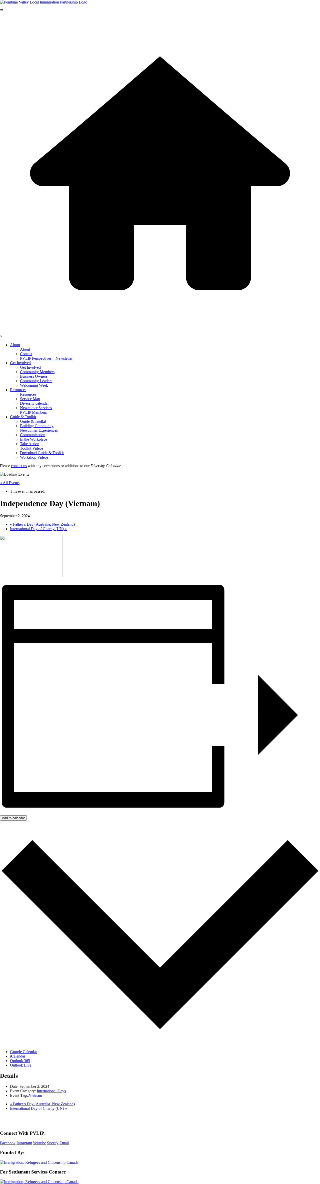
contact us (19, 466)
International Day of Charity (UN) (38, 529)
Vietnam (35, 1095)
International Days (51, 1091)
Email (64, 1143)
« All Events (10, 483)
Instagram (24, 1143)
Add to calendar (13, 818)
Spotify (52, 1143)
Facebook (8, 1143)
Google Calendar (23, 1052)
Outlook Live (20, 1065)
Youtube (39, 1143)
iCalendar (17, 1056)
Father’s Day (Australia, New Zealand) (42, 524)
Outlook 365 (20, 1061)
